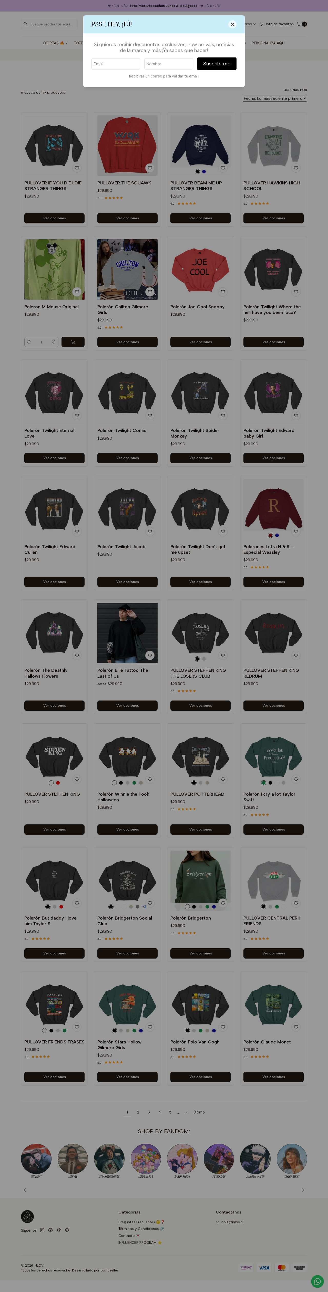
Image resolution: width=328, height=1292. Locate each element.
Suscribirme (216, 64)
